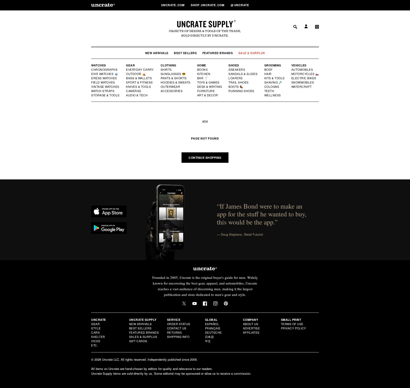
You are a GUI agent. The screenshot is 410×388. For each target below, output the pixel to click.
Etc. (94, 345)
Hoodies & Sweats (176, 82)
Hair (268, 74)
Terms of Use (292, 324)
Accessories (172, 91)
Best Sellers (185, 52)
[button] (317, 5)
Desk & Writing (210, 86)
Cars (95, 332)
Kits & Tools (274, 78)
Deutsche (213, 332)
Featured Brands (217, 52)
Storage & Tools (105, 95)
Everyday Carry (140, 69)
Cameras (134, 91)
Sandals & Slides (243, 74)
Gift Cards (138, 341)
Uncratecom (173, 5)
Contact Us (176, 328)
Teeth (269, 91)
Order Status (178, 324)
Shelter (98, 337)
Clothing (168, 65)
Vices (95, 341)
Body (268, 69)
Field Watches (103, 82)
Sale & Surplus (251, 52)
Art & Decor (208, 95)
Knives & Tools (138, 86)
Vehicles (299, 65)
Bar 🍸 (203, 78)
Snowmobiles (302, 82)
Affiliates (251, 332)
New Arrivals (156, 52)
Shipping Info (178, 337)
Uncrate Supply (205, 24)
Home (201, 65)
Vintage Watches (105, 86)
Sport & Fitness (139, 82)
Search (293, 5)
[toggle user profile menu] (305, 5)
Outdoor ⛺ (136, 74)
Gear (130, 65)
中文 (208, 341)
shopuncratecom (208, 5)
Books (202, 69)
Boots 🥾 (236, 86)
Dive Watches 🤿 (104, 74)
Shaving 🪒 (273, 82)
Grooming (272, 65)
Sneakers (237, 69)
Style (96, 328)
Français (212, 328)
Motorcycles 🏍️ (305, 74)
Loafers (235, 78)
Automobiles (302, 69)
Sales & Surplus (143, 337)
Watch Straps (103, 91)
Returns (174, 332)
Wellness (272, 95)
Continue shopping (205, 157)
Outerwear (171, 86)
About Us (250, 324)
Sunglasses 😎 (173, 74)
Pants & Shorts (174, 78)
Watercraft (301, 86)
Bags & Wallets (139, 78)
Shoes (233, 65)
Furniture (206, 91)
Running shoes (241, 91)
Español (212, 324)
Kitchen (204, 74)
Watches (98, 65)
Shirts (166, 69)
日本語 (209, 337)
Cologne (272, 86)
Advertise (251, 328)
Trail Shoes (238, 82)
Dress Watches (104, 78)
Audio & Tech (137, 95)
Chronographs (104, 69)
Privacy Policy (293, 328)
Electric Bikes (304, 78)
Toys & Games (208, 82)
